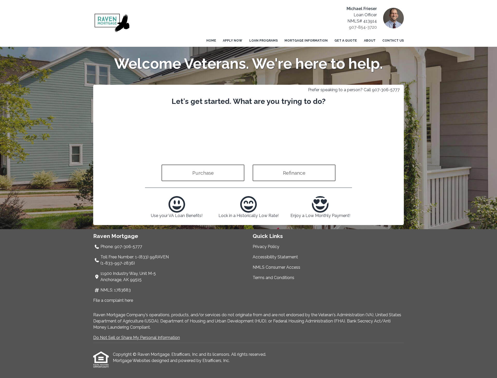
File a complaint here (113, 300)
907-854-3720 (363, 27)
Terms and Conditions (273, 277)
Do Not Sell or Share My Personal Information (136, 337)
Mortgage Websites (132, 360)
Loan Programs (263, 40)
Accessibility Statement (275, 256)
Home (211, 40)
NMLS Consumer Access (276, 267)
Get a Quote (345, 40)
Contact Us (393, 40)
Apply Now (232, 40)
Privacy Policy (266, 246)
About (370, 40)
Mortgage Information (306, 40)
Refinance (294, 173)
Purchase (203, 173)
